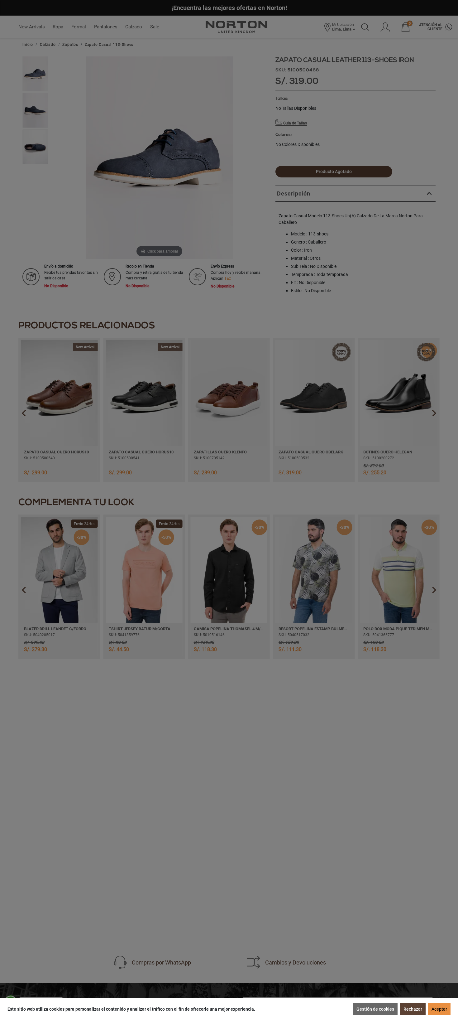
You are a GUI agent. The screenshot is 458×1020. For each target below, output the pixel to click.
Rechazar (412, 1009)
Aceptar (439, 1009)
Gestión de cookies (375, 1009)
